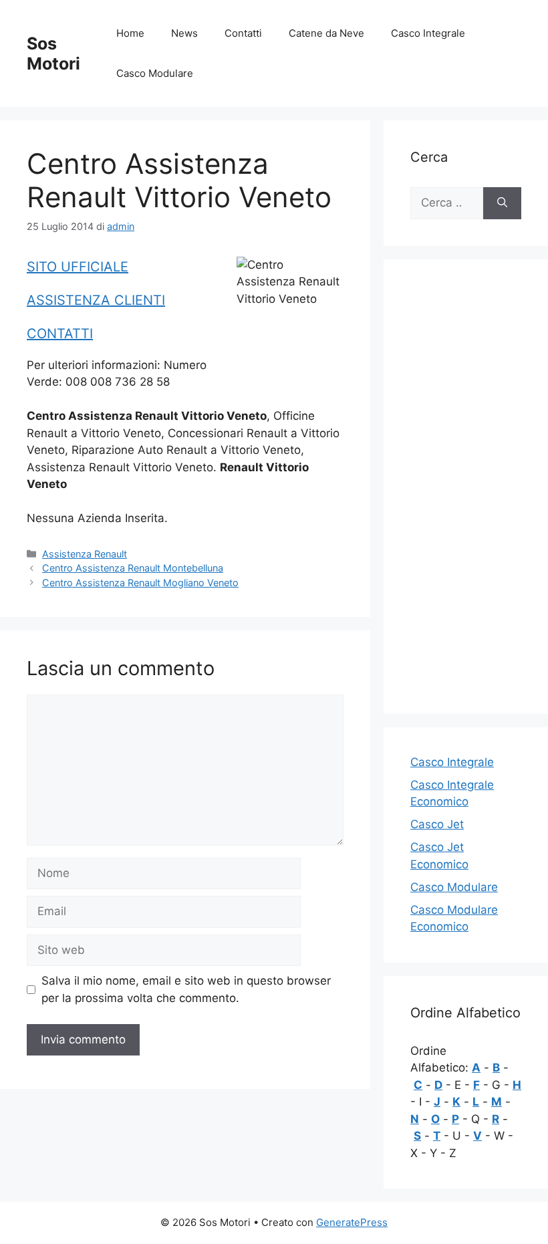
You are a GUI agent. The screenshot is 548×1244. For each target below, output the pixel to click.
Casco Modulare (154, 73)
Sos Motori (53, 53)
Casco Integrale (428, 33)
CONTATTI (60, 334)
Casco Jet (437, 824)
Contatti (243, 33)
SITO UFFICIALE (77, 267)
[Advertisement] (465, 486)
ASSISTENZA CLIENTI (96, 300)
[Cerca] (502, 203)
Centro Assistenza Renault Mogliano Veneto (140, 582)
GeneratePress (352, 1222)
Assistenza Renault (84, 553)
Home (130, 33)
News (184, 33)
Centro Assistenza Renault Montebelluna (132, 568)
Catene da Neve (326, 33)
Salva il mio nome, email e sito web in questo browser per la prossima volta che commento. (186, 989)
